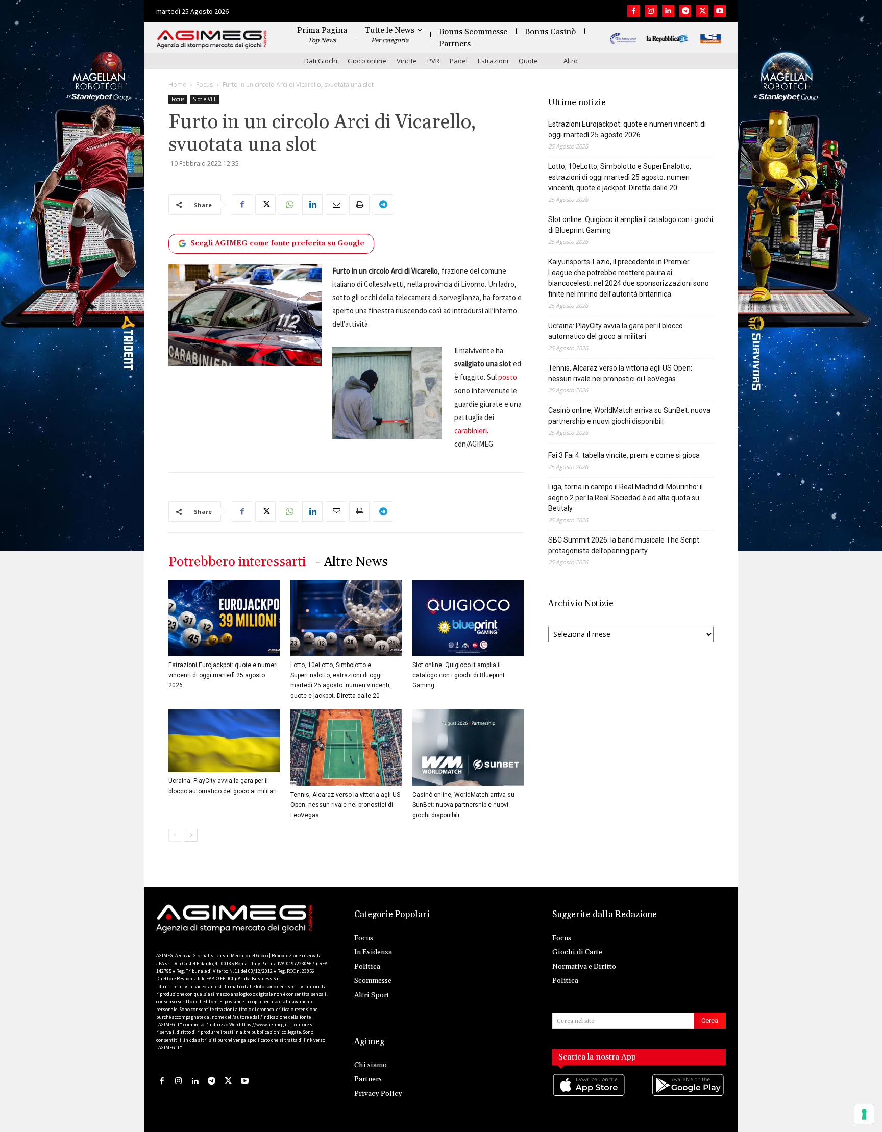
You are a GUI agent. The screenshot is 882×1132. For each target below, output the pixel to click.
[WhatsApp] (289, 204)
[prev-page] (174, 835)
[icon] (589, 1095)
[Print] (359, 204)
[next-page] (191, 835)
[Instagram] (651, 11)
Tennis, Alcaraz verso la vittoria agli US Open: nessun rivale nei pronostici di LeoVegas (345, 805)
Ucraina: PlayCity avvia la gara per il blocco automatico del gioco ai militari (615, 331)
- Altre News (352, 562)
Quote (528, 60)
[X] (702, 11)
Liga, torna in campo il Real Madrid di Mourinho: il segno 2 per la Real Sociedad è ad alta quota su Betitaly (625, 497)
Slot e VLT (204, 99)
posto (507, 377)
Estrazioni (493, 60)
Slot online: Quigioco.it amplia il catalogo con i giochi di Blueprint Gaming (458, 675)
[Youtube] (720, 11)
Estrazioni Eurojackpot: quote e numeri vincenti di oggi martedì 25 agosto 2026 (223, 675)
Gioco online (367, 60)
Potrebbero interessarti (237, 562)
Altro (571, 60)
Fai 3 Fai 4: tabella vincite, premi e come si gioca (624, 455)
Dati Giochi (320, 60)
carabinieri (470, 430)
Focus (204, 84)
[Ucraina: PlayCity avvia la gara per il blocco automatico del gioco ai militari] (224, 740)
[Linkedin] (668, 11)
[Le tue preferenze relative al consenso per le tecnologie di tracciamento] (864, 1114)
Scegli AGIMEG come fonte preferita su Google (277, 243)
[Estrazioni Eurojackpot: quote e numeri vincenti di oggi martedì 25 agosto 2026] (224, 618)
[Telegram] (685, 11)
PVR (433, 60)
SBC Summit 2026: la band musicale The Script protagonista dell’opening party (623, 545)
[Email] (336, 204)
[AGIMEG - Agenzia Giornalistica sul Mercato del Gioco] (211, 39)
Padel (459, 60)
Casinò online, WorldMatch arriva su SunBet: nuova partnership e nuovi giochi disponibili (463, 805)
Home (177, 84)
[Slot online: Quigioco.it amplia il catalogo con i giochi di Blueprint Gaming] (468, 618)
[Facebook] (633, 11)
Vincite (407, 60)
